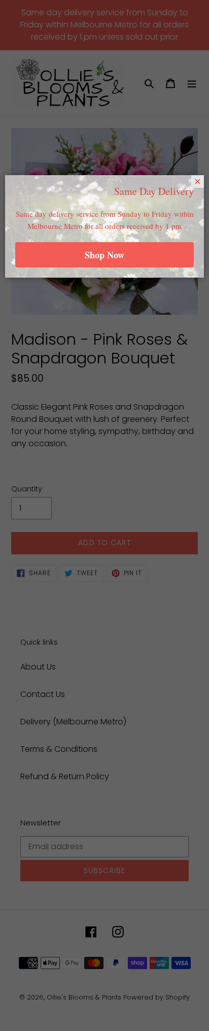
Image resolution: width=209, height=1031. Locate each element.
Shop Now (104, 254)
